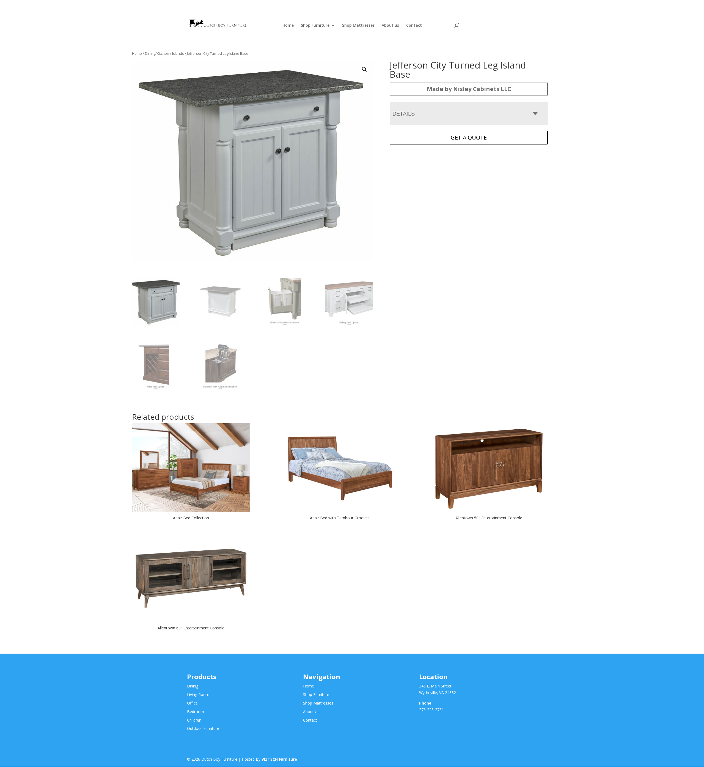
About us (390, 25)
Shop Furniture (315, 25)
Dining (192, 686)
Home (288, 25)
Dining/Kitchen (157, 53)
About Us (311, 711)
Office (192, 703)
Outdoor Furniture (203, 728)
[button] (364, 69)
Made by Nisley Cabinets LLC (469, 89)
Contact (414, 25)
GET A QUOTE (469, 137)
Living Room (198, 694)
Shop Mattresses (358, 25)
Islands (178, 53)
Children (194, 720)
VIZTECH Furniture (279, 759)
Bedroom (195, 711)
